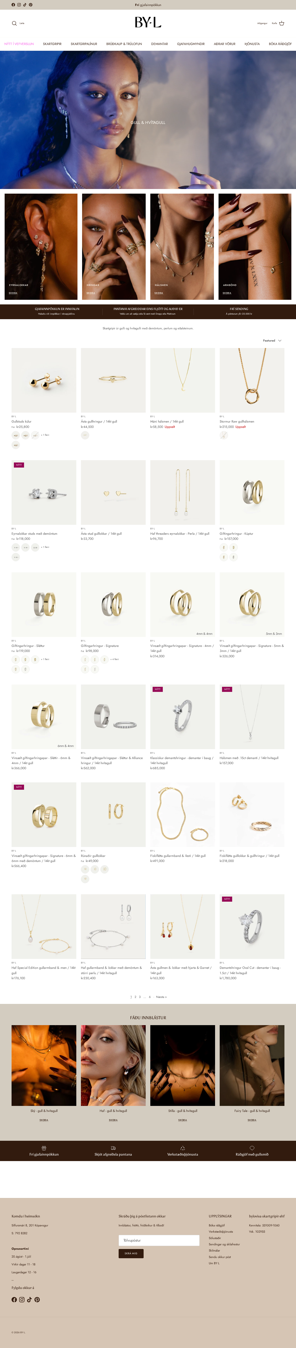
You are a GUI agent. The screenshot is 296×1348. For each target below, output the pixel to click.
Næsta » (161, 997)
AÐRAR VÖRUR (224, 43)
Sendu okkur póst (220, 1257)
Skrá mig (131, 1253)
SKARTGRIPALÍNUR (84, 43)
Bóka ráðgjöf (217, 1225)
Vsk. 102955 (257, 1231)
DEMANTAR (159, 43)
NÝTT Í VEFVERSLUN (19, 43)
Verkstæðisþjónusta (221, 1231)
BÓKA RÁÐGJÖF (280, 43)
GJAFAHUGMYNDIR (191, 43)
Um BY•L (214, 1263)
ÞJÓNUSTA (252, 43)
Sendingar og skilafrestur (224, 1244)
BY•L (22, 1332)
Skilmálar (214, 1250)
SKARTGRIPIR (52, 43)
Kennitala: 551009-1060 (264, 1225)
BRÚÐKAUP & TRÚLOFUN (124, 43)
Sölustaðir (215, 1238)
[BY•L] (148, 23)
